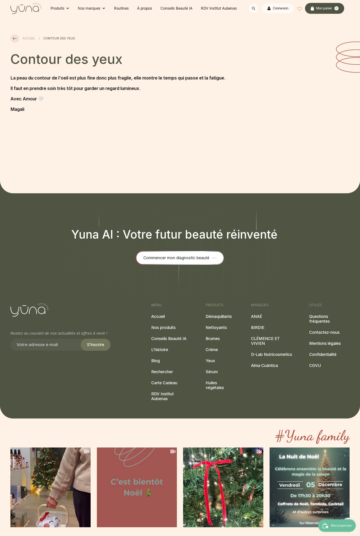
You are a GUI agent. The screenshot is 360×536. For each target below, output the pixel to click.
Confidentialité (322, 354)
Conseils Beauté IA (176, 8)
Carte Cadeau (164, 383)
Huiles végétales (215, 385)
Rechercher (162, 371)
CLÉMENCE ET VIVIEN (265, 341)
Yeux (210, 360)
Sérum (212, 371)
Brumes (213, 338)
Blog (155, 360)
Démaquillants (219, 316)
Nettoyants (216, 327)
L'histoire (159, 349)
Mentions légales (325, 343)
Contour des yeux (59, 38)
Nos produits (163, 327)
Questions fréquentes (319, 319)
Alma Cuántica (264, 365)
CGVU (315, 365)
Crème (212, 349)
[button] (60, 8)
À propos (144, 8)
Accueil (28, 38)
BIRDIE (257, 327)
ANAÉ (256, 316)
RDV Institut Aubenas (219, 8)
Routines (121, 8)
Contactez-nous (324, 332)
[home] (26, 8)
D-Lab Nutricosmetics (271, 354)
